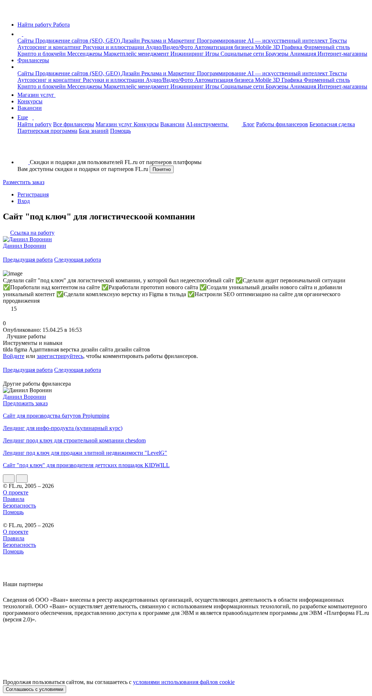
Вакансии (29, 108)
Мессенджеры (85, 54)
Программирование (222, 40)
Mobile (264, 47)
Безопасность (19, 505)
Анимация (304, 54)
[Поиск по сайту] (23, 150)
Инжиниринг (187, 54)
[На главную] (9, 12)
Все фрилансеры (73, 124)
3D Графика (288, 47)
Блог (249, 124)
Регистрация (33, 194)
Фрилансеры (33, 60)
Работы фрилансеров (282, 124)
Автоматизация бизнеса (224, 47)
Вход (23, 201)
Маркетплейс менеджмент (137, 54)
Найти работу (34, 124)
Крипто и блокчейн (42, 54)
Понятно (162, 169)
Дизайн (131, 40)
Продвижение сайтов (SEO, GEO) (78, 40)
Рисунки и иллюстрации (114, 47)
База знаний (94, 131)
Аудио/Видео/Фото (170, 47)
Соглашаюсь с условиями (34, 689)
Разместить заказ (23, 182)
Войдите (13, 356)
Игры (213, 54)
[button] (24, 34)
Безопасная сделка (332, 124)
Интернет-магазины (342, 54)
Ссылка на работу (32, 233)
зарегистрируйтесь (60, 356)
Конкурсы (30, 101)
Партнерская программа (47, 131)
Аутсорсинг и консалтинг (50, 47)
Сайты (26, 40)
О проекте (15, 492)
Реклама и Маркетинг (169, 40)
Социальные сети (243, 54)
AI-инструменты (207, 124)
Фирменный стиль (327, 47)
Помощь (120, 131)
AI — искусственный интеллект (288, 40)
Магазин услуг (36, 95)
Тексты (338, 40)
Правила (13, 499)
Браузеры (278, 54)
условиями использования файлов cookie (184, 682)
